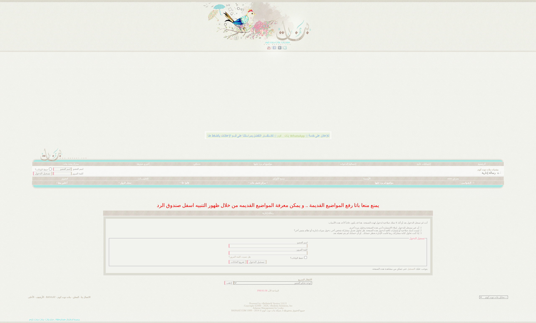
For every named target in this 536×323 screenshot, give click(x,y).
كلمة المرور (77, 173)
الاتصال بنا (85, 297)
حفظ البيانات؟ (41, 170)
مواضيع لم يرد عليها (263, 164)
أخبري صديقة (143, 164)
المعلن (76, 297)
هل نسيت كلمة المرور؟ (240, 256)
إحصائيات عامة (424, 164)
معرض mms (453, 178)
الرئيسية (482, 164)
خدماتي (197, 164)
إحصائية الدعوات (348, 164)
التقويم (65, 178)
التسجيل (411, 269)
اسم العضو (78, 169)
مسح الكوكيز (279, 178)
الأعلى (31, 297)
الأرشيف (40, 297)
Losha (280, 308)
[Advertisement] (378, 97)
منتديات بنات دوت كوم (488, 170)
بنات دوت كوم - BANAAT (58, 297)
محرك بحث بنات (71, 164)
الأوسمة (367, 178)
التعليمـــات (143, 178)
